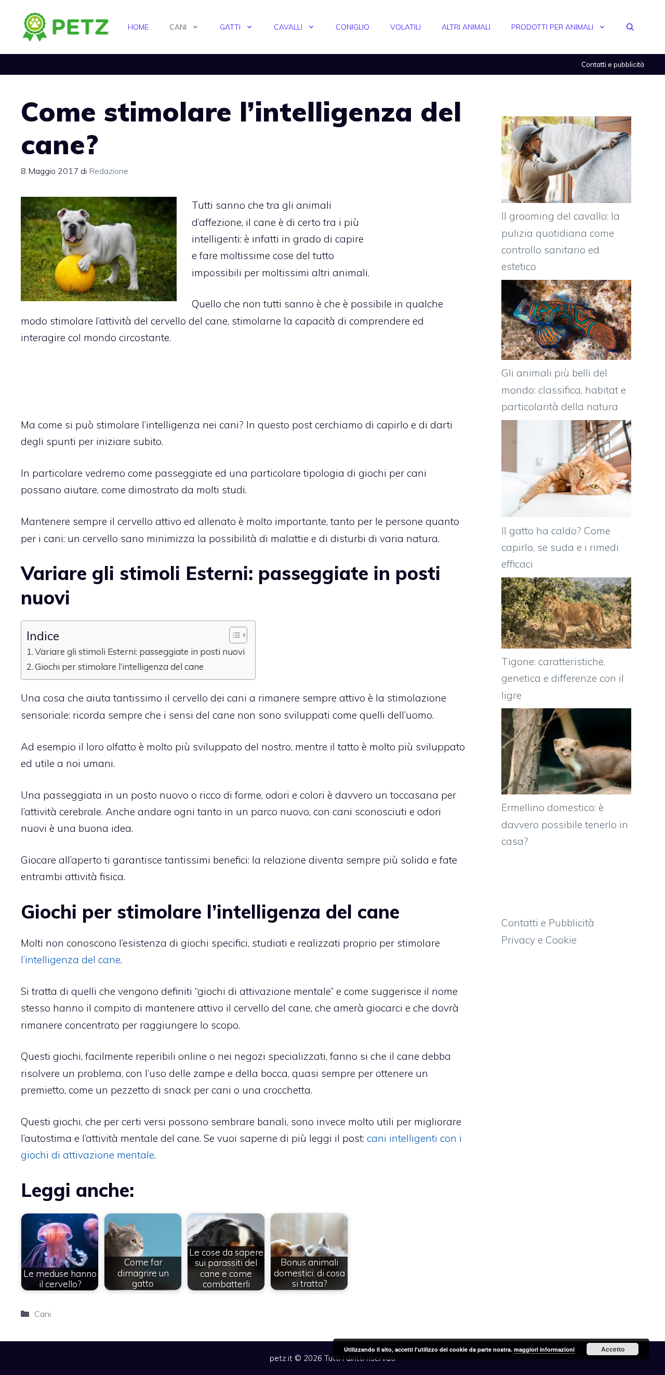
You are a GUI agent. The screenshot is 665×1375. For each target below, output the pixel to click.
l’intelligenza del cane (71, 959)
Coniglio (352, 27)
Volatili (405, 27)
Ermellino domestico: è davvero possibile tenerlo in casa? (564, 824)
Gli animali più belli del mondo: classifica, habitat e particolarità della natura (563, 390)
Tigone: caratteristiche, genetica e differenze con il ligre (562, 678)
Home (138, 27)
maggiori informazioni (544, 1349)
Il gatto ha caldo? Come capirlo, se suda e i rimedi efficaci (560, 547)
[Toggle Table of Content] (233, 635)
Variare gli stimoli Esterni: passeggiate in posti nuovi (140, 651)
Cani (178, 27)
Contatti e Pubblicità (547, 922)
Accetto (612, 1349)
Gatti (230, 27)
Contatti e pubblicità (612, 64)
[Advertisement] (421, 224)
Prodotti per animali (552, 27)
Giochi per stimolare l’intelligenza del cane (119, 666)
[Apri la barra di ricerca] (630, 27)
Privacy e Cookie (539, 940)
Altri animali (466, 27)
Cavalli (288, 27)
